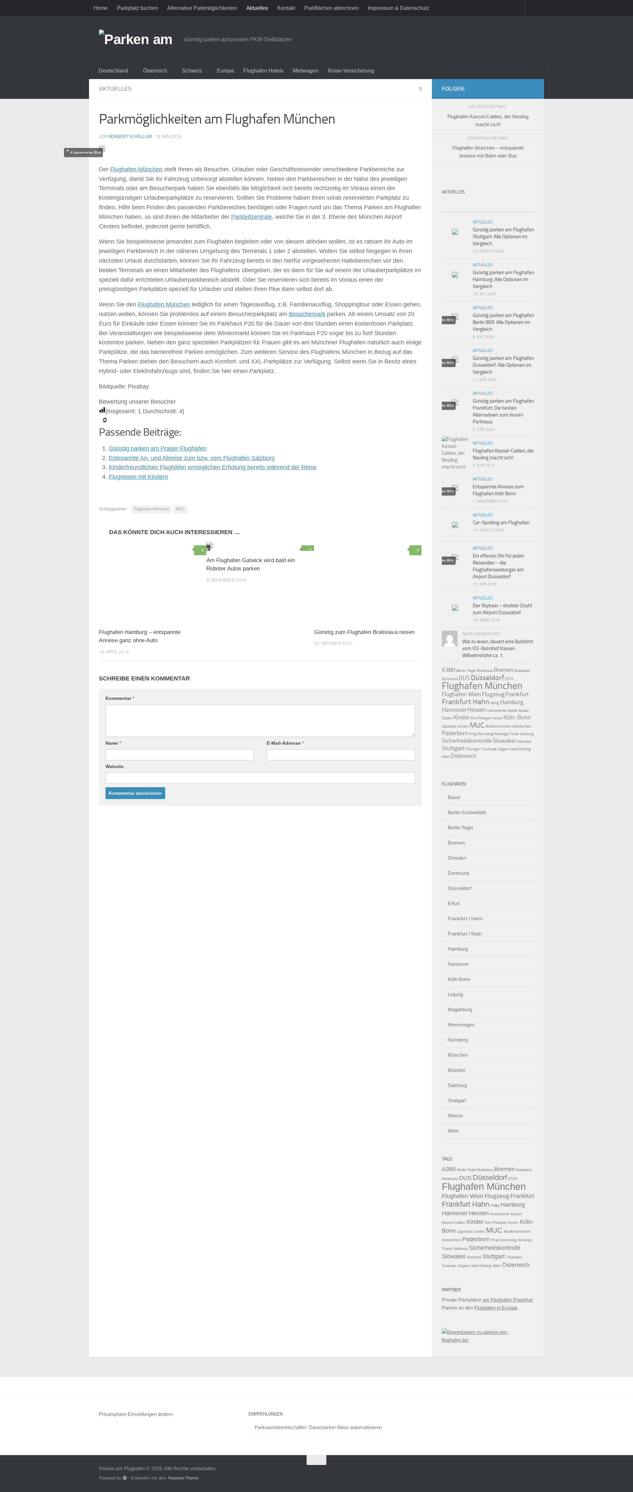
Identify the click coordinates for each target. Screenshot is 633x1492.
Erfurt (454, 903)
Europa (225, 70)
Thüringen (473, 749)
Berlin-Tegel (466, 671)
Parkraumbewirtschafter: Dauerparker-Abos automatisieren (318, 1427)
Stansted (524, 741)
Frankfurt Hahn (465, 701)
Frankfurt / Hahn (465, 918)
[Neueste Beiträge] (453, 205)
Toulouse (489, 749)
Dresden (457, 858)
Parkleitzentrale (251, 217)
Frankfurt (517, 694)
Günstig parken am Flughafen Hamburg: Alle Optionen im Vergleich (503, 279)
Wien (446, 757)
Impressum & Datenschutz (398, 8)
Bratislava (485, 671)
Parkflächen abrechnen (331, 8)
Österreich (155, 70)
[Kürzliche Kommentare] (499, 205)
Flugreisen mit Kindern (138, 476)
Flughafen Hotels (263, 70)
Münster (457, 1070)
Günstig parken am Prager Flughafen (157, 448)
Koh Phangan (481, 718)
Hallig (494, 703)
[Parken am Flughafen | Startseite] (138, 39)
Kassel (512, 710)
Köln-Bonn (517, 717)
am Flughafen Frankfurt (508, 1300)
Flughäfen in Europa (495, 1307)
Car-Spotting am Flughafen (501, 523)
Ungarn (503, 749)
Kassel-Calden (453, 1222)
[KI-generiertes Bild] (152, 582)
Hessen (476, 709)
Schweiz (192, 70)
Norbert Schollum (130, 136)
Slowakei (504, 740)
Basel (454, 797)
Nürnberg (458, 1040)
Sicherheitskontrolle (467, 740)
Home (101, 8)
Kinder (462, 717)
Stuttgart (453, 748)
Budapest (522, 671)
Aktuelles (257, 8)
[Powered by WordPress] (125, 1478)
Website (115, 766)
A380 (448, 670)
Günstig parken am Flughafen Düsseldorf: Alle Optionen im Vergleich (503, 365)
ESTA (509, 679)
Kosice (497, 718)
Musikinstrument (498, 726)
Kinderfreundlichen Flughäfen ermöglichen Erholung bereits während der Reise (212, 467)
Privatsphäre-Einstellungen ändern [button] (136, 1414)
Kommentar (120, 698)
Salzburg (527, 734)
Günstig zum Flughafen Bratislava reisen (364, 632)
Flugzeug (493, 694)
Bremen (504, 670)
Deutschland (113, 70)
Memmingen (461, 1024)
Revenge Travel (507, 734)
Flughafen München (136, 169)
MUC (180, 509)
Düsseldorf (487, 677)
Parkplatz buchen (137, 8)
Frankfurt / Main (465, 933)
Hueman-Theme (183, 1478)
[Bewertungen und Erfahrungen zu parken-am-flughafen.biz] (488, 1340)
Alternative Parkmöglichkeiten (202, 8)
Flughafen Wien (461, 694)
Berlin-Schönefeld (467, 812)
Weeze (455, 1115)
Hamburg (511, 702)
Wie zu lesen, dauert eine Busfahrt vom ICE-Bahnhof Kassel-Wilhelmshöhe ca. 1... (497, 648)
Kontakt (286, 8)
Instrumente (496, 710)
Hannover (454, 709)
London (463, 726)
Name (113, 743)
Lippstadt (449, 726)
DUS (464, 678)
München (458, 1055)
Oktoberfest (521, 726)
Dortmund (450, 679)
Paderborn (455, 733)
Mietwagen (305, 70)
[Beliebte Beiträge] (476, 205)
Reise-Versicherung (351, 70)
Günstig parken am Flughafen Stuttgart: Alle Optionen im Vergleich (503, 236)
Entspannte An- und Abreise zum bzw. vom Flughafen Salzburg (192, 458)
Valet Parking (520, 749)
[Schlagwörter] (522, 205)
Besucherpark (307, 314)
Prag (473, 734)
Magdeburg (460, 1009)
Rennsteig (486, 734)
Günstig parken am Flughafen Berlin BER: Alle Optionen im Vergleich (503, 322)
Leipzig (455, 994)
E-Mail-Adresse (285, 743)
